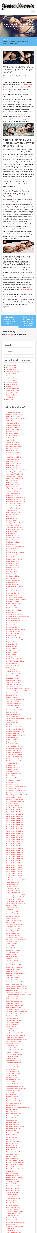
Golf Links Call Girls (12, 961)
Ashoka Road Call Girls (13, 508)
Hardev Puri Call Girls (12, 1024)
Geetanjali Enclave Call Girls (14, 937)
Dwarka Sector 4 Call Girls (14, 865)
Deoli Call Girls (10, 765)
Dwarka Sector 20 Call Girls (14, 846)
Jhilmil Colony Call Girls (13, 1154)
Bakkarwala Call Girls (12, 567)
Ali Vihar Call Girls (11, 438)
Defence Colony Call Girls (14, 752)
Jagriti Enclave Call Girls (13, 1103)
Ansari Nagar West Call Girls (14, 474)
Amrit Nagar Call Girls (12, 448)
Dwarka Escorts (11, 374)
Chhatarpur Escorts (12, 395)
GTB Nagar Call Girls (12, 999)
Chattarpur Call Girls (12, 686)
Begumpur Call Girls (12, 606)
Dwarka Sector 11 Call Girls (14, 812)
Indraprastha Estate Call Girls (15, 1086)
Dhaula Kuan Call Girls (12, 788)
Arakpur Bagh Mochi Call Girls (15, 478)
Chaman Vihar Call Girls (13, 672)
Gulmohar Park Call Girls (13, 1007)
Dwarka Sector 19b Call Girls (15, 842)
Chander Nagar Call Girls (13, 680)
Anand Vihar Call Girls (12, 461)
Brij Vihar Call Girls (11, 652)
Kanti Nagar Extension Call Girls (16, 1222)
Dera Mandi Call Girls (12, 769)
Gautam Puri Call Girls (12, 933)
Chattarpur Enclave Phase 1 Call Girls (17, 689)
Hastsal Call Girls (11, 1048)
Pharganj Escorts (11, 380)
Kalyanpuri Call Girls (12, 1209)
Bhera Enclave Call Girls (13, 638)
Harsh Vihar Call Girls (12, 1043)
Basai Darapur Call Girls (13, 589)
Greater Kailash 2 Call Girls (14, 984)
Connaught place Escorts (14, 371)
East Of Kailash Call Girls (13, 878)
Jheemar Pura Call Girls (13, 1152)
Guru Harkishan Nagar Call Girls (15, 1014)
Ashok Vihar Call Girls (12, 495)
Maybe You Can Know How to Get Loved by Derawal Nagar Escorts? (18, 69)
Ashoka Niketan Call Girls (14, 506)
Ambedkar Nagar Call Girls (14, 446)
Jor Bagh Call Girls (11, 1171)
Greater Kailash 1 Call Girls (14, 982)
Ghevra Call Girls (11, 946)
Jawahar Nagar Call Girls (13, 1141)
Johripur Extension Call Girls (14, 1169)
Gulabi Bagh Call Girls (12, 1003)
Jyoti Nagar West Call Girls (14, 1179)
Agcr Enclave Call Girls (13, 425)
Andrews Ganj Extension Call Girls (16, 470)
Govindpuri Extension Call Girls (15, 973)
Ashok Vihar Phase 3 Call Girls (15, 501)
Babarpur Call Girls (11, 540)
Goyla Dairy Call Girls (12, 975)
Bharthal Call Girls (11, 635)
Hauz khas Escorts (12, 378)
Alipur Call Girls (10, 440)
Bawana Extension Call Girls (14, 597)
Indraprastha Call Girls (13, 1084)
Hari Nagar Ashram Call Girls (15, 1033)
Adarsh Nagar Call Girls (13, 416)
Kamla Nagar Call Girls (13, 1213)
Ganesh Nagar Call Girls (13, 916)
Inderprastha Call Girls (13, 1080)
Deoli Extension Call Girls (13, 767)
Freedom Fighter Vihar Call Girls (16, 897)
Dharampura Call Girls (12, 784)
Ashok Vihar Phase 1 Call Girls (15, 497)
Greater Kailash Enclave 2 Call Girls (17, 988)
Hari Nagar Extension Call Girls (15, 1035)
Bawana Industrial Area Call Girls (16, 599)
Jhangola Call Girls (11, 1145)
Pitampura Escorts (12, 386)
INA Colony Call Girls (12, 1071)
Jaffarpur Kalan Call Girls (14, 1094)
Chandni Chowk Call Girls (13, 684)
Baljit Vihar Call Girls (12, 578)
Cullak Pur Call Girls (12, 723)
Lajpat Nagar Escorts (12, 388)
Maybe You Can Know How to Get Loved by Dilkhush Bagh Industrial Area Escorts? (27, 321)
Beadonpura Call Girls (12, 601)
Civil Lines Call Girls (12, 716)
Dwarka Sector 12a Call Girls (15, 816)
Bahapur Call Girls (11, 557)
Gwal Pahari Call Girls (12, 1016)
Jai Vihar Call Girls (11, 1109)
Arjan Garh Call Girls (12, 482)
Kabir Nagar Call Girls (12, 1182)
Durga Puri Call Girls (12, 803)
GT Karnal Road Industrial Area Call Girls (18, 995)
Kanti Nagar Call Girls (12, 1220)
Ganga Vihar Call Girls (12, 918)
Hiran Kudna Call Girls (12, 1056)
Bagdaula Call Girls (11, 555)
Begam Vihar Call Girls (13, 604)
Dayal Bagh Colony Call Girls (14, 746)
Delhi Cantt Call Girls (12, 763)
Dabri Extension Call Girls (13, 727)
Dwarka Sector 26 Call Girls (14, 854)
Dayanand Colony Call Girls (14, 748)
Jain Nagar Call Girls (12, 1111)
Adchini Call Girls (11, 421)
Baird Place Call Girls (12, 561)
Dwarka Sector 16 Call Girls (14, 825)
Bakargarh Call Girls (12, 563)
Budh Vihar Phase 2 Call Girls (15, 661)
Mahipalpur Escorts (12, 369)
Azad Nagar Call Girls (12, 525)
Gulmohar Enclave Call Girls (14, 1005)
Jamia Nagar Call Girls (13, 1116)
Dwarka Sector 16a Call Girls (15, 827)
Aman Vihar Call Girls (12, 442)
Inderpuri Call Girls (11, 1082)
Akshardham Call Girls (13, 431)
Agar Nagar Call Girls (12, 423)
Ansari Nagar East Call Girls (14, 472)
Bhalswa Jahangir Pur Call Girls (15, 629)
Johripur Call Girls (11, 1167)
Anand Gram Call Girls (12, 453)
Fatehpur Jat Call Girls (13, 893)
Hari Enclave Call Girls (12, 1029)
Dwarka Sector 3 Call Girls (14, 863)
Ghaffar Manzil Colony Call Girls (16, 939)
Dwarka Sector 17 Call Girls (14, 831)
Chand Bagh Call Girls (12, 678)
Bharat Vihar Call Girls (12, 633)
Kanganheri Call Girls (12, 1216)
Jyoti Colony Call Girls (13, 1175)
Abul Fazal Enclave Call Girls (14, 414)
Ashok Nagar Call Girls (13, 493)
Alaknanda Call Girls (12, 433)
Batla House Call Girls (12, 593)
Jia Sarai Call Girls (11, 1156)
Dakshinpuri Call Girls (12, 733)
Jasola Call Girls (11, 1131)
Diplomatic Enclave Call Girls (14, 799)
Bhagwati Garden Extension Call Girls (17, 616)
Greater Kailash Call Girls (13, 980)
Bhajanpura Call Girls (12, 623)
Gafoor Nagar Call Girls (13, 907)
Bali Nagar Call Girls (12, 574)
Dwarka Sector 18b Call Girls (15, 837)
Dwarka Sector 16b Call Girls (15, 829)
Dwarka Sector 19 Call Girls (14, 839)
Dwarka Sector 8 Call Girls (14, 873)
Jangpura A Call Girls (12, 1122)
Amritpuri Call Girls (11, 450)
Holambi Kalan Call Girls (13, 1060)
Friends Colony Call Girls (13, 899)
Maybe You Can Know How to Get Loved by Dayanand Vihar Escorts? (10, 320)
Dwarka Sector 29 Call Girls (14, 861)
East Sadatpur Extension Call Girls (16, 880)
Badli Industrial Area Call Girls (15, 552)
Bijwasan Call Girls (11, 646)
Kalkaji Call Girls (11, 1203)
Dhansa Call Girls (11, 782)
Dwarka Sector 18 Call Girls (14, 833)
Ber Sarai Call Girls (11, 612)
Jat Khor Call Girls (11, 1135)
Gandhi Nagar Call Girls (13, 912)
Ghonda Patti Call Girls (13, 950)
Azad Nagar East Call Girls (14, 527)
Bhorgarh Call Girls (11, 644)
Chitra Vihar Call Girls (12, 706)
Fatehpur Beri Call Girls (13, 890)
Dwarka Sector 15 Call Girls (14, 822)
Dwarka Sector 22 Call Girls (14, 850)
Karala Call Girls (11, 1228)
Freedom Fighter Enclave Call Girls (16, 895)
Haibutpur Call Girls (12, 1018)
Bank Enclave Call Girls (13, 580)
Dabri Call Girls (10, 725)
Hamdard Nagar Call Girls (13, 1020)
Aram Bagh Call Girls (12, 480)
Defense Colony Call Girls (14, 757)
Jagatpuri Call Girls (12, 1099)
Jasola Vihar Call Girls (12, 1133)
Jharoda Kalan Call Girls (13, 1148)
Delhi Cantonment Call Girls (14, 761)
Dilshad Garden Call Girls (13, 797)
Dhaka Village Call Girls (13, 780)
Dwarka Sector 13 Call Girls (14, 818)
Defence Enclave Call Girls (14, 754)
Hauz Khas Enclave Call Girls (15, 1050)
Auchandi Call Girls (11, 518)
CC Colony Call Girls (12, 669)
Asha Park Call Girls (12, 491)
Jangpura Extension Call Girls (15, 1126)
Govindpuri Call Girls (12, 971)
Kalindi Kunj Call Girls (12, 1201)
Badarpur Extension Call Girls (15, 546)
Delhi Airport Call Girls (12, 759)
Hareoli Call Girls (11, 1026)
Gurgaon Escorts (11, 365)
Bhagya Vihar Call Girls (13, 618)
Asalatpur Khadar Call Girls (14, 489)
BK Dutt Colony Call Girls (13, 650)
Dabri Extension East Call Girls (15, 729)
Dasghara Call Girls (12, 742)
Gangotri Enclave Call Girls (14, 920)
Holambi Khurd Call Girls (13, 1063)
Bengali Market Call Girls (13, 610)
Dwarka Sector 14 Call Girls (14, 820)
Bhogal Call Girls (11, 642)
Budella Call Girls (11, 655)
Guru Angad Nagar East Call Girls (16, 1009)
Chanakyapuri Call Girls (13, 676)
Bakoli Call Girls (10, 570)
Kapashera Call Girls (12, 1224)
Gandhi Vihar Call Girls (13, 914)
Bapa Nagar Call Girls (12, 584)
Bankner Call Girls (11, 582)
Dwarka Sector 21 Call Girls (14, 848)
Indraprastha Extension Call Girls (16, 1088)
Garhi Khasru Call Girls (13, 927)
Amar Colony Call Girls (13, 444)
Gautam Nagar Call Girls (13, 931)
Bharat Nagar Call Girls (13, 631)
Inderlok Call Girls (11, 1077)
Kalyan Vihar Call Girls (12, 1207)
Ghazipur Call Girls (11, 944)
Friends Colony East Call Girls (15, 901)
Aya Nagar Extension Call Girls (15, 523)
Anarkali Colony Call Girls (13, 463)
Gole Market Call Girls (12, 958)
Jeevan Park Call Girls (12, 1143)
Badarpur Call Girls (11, 544)
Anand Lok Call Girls (12, 455)
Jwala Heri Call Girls (12, 1173)
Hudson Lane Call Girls (13, 1065)
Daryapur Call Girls (11, 740)
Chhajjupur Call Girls (12, 695)
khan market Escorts (12, 391)
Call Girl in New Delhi (26, 289)
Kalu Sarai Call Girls (12, 1205)
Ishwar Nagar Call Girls (13, 1090)
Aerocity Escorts (11, 367)
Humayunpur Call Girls (13, 1067)
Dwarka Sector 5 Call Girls (14, 867)
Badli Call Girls (10, 550)
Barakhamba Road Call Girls (14, 587)
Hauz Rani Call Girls (12, 1052)
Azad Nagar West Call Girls (14, 529)
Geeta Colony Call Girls (13, 935)
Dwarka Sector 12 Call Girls (14, 814)
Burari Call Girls (10, 667)
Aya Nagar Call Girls (12, 521)
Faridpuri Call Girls (11, 886)
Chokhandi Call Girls (12, 712)
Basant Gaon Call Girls (13, 591)
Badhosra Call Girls (12, 548)
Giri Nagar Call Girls (12, 952)
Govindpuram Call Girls (13, 969)
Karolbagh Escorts (11, 393)
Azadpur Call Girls (11, 531)
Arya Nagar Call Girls (12, 487)
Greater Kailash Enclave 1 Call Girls (17, 986)
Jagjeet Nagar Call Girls (13, 1101)
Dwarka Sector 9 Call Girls (14, 876)
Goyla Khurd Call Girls (12, 978)
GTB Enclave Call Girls (13, 997)
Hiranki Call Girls (11, 1058)
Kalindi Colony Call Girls (13, 1199)
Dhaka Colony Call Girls (13, 778)
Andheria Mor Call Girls (13, 465)
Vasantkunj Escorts (12, 384)
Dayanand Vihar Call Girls (13, 750)
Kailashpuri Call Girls (12, 1192)
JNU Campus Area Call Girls (14, 1165)
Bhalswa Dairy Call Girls (13, 627)
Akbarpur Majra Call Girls (13, 429)
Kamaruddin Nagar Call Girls (14, 1211)
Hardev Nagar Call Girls (13, 1022)
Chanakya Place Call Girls (14, 674)
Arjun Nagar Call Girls (12, 484)
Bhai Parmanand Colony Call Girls (16, 621)
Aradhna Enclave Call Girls (14, 476)
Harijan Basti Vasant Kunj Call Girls (17, 1039)
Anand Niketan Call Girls (13, 457)
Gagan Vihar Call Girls (12, 910)
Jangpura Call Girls (11, 1120)
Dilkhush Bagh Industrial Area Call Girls (18, 795)
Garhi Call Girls (10, 922)
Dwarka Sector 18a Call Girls (15, 835)
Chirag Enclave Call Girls (13, 703)
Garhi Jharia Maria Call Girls (14, 924)
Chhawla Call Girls (11, 697)
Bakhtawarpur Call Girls (13, 565)
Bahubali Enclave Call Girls (14, 559)
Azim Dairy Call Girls (12, 533)
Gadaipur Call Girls (11, 905)
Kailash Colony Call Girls (13, 1186)
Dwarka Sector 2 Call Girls (14, 844)
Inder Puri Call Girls (12, 1075)
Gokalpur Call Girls (11, 954)
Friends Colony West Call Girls (15, 903)
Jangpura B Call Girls (12, 1124)
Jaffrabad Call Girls (12, 1097)
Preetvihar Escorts (12, 382)
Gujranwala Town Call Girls (14, 1001)
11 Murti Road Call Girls (13, 412)
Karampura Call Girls (12, 1230)
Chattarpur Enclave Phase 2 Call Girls (17, 691)
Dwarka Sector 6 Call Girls (14, 869)
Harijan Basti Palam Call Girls (15, 1037)
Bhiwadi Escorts (11, 376)
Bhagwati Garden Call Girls (14, 614)
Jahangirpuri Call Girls (12, 1105)
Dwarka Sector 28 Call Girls (14, 859)
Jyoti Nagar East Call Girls (14, 1177)
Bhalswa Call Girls (11, 625)
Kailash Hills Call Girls (12, 1188)
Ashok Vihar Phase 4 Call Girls (15, 504)
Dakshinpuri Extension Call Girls (15, 735)
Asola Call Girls (10, 516)
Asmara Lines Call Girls (13, 514)
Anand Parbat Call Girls (13, 459)
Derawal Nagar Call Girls (13, 774)
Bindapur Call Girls (11, 648)
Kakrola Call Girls (11, 1196)
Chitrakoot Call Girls (12, 708)
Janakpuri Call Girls (12, 1118)
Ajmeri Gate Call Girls (12, 427)
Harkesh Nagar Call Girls (13, 1041)
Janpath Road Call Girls (13, 1128)
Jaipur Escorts (10, 399)
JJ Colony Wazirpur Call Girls (15, 1162)
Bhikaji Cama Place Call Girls (14, 640)
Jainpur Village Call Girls (13, 1114)
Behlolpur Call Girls (11, 608)
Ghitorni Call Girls (11, 948)
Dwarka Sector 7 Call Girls (14, 871)
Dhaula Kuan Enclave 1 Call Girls (16, 791)
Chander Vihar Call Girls (13, 682)
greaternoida (20, 76)
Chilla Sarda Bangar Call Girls (15, 699)
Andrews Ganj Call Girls (13, 467)
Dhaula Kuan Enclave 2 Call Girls (16, 793)
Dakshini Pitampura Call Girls (15, 731)
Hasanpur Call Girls (12, 1046)
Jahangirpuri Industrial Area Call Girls (17, 1107)
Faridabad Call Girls (12, 884)
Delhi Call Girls (10, 397)
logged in (12, 334)
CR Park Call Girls (11, 720)
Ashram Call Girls (11, 510)
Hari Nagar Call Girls (12, 1031)
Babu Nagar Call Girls (12, 542)
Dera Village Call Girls (12, 771)
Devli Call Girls (10, 776)
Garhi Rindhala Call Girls (13, 929)
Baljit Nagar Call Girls (12, 576)
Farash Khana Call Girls (13, 882)
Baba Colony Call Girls (13, 535)
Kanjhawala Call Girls (12, 1218)
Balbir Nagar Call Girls (12, 572)
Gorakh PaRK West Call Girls (15, 967)
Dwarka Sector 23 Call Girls (14, 852)
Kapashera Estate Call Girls (14, 1226)
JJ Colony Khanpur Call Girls (14, 1160)
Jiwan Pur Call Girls (12, 1158)
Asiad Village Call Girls (13, 512)
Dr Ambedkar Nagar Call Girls (15, 801)
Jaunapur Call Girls (11, 1137)
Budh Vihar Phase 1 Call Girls (15, 659)
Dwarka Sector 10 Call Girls (14, 810)
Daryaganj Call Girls (12, 737)
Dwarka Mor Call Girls (12, 805)
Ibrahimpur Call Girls (12, 1069)
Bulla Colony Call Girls (12, 665)
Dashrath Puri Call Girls (13, 744)
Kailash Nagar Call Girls (13, 1190)
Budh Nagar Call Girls (12, 657)
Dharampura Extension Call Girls (16, 786)
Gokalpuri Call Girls (11, 956)
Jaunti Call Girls (11, 1139)
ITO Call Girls (10, 1092)
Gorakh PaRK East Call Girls (14, 965)
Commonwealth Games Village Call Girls (18, 718)
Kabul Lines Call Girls (12, 1184)
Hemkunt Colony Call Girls (14, 1054)
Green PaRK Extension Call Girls (16, 992)
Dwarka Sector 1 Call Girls (14, 808)
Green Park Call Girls (12, 990)
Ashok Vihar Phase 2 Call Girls (15, 499)
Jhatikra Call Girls (11, 1150)
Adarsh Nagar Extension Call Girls (16, 419)
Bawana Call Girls (11, 595)
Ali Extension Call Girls (13, 436)
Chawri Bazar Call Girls (13, 693)
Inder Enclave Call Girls (13, 1073)
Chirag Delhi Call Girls (12, 701)
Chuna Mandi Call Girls (13, 714)
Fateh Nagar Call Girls (12, 888)
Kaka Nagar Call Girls (12, 1194)
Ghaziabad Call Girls (12, 941)
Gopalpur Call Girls (11, 963)
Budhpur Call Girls (11, 663)
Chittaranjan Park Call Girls (14, 710)
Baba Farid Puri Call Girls (13, 538)
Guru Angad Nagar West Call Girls (16, 1012)
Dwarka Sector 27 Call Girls (14, 856)
